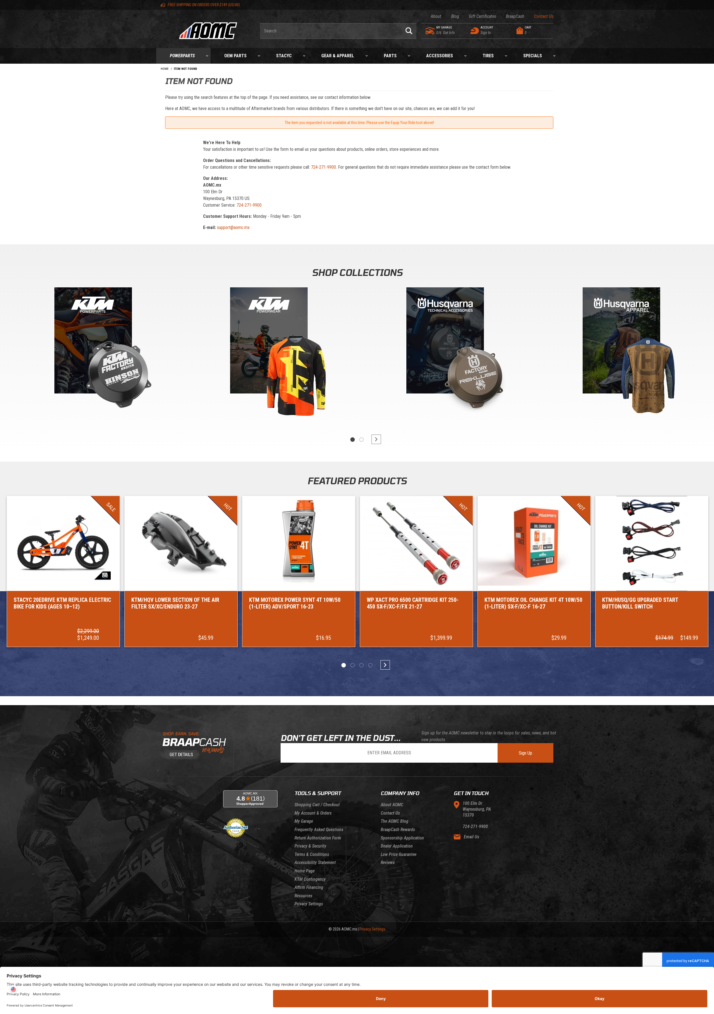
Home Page (305, 871)
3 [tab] (361, 665)
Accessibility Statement (315, 862)
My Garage (304, 821)
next (373, 439)
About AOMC (392, 804)
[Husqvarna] (621, 341)
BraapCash (515, 16)
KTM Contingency (310, 879)
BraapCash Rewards (398, 829)
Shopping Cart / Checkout (317, 804)
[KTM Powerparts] (92, 341)
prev (340, 439)
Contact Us (543, 16)
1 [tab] (352, 439)
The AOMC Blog (394, 821)
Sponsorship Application (402, 838)
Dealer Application (397, 846)
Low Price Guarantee (398, 854)
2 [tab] (361, 439)
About (436, 16)
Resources (303, 895)
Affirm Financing (309, 887)
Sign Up (525, 753)
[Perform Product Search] (408, 31)
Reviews (388, 862)
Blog (455, 16)
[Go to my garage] (430, 30)
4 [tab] (370, 665)
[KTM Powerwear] (269, 341)
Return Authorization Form (318, 838)
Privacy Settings (309, 903)
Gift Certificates (482, 16)
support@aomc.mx (233, 227)
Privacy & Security (310, 846)
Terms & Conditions (312, 854)
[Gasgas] (445, 341)
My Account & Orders (313, 813)
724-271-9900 (323, 167)
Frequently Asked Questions (319, 829)
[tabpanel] (92, 354)
